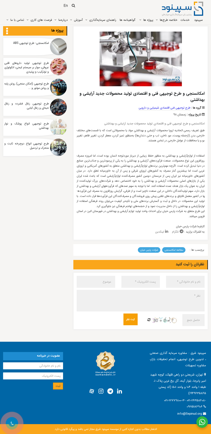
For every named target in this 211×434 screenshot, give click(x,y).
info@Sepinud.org (189, 413)
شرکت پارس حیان (149, 250)
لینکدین (159, 231)
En (65, 6)
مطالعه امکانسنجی (173, 250)
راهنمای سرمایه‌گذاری (102, 20)
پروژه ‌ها (148, 20)
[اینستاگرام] (101, 391)
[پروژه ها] (7, 31)
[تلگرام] (110, 391)
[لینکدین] (119, 391)
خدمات (185, 20)
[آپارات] (92, 391)
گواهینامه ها (127, 20)
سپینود (198, 20)
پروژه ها (57, 30)
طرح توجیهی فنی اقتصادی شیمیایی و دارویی (164, 107)
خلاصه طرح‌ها (168, 20)
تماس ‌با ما (17, 20)
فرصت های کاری (41, 20)
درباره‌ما (63, 20)
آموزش (78, 20)
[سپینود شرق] (182, 8)
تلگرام (175, 231)
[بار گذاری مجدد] (149, 320)
